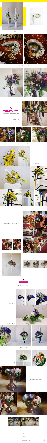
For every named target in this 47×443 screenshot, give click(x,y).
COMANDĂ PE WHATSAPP (23, 282)
